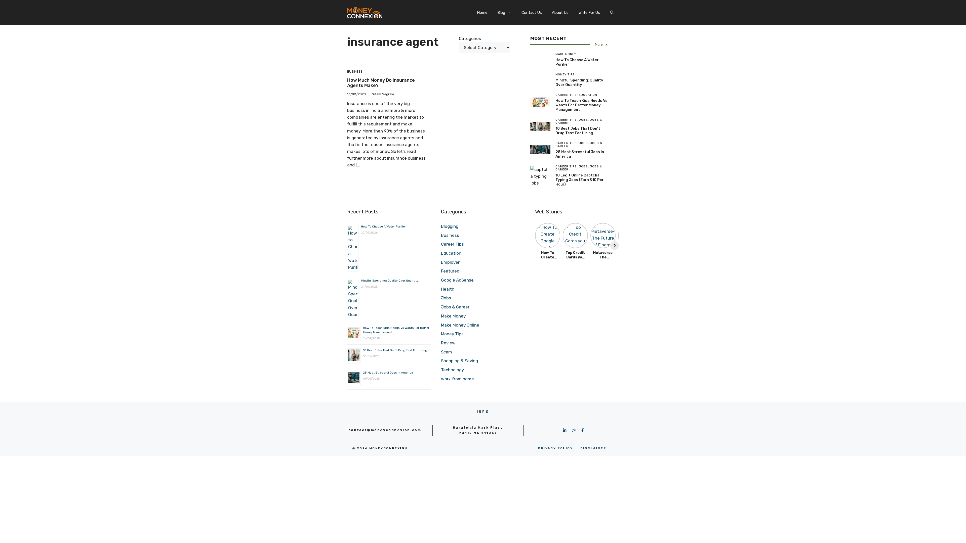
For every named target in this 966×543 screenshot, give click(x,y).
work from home (457, 378)
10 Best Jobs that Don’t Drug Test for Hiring (577, 130)
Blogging (449, 226)
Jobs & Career (455, 306)
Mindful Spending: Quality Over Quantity (579, 82)
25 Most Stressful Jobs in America (388, 372)
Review (448, 342)
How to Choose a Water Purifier (383, 226)
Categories (470, 38)
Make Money (453, 316)
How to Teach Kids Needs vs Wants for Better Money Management (581, 105)
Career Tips (452, 244)
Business (355, 71)
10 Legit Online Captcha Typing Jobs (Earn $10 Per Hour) (579, 180)
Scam (446, 351)
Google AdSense (457, 280)
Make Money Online (460, 325)
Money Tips (452, 333)
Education (451, 253)
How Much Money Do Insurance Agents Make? (381, 82)
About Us (560, 12)
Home (482, 12)
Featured (450, 271)
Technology (452, 369)
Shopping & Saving (459, 360)
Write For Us (589, 12)
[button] (612, 12)
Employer (450, 262)
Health (447, 289)
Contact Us (531, 12)
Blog (501, 12)
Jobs (446, 297)
